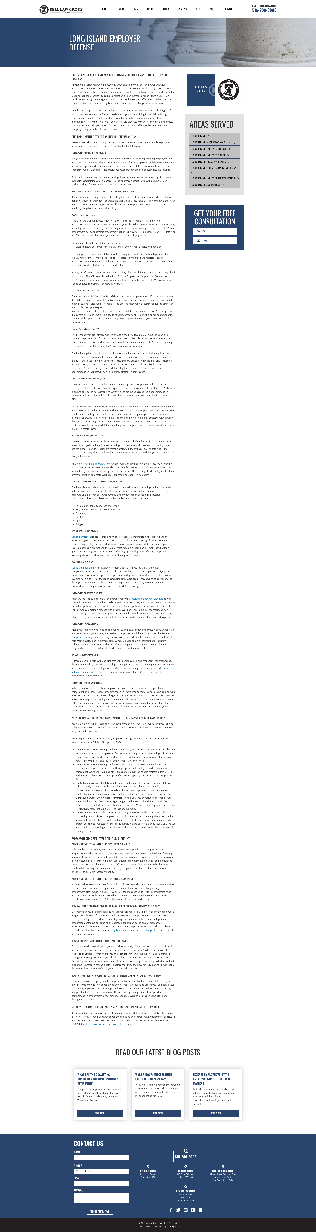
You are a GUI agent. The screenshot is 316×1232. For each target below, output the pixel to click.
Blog (198, 9)
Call (204, 231)
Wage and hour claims (84, 567)
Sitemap (162, 1226)
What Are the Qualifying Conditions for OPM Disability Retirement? (97, 1079)
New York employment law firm (93, 463)
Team (135, 9)
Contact (229, 9)
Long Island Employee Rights (208, 155)
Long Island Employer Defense (209, 149)
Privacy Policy (174, 1226)
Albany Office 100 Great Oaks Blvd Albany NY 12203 (185, 1173)
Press (150, 9)
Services (120, 9)
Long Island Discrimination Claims (212, 142)
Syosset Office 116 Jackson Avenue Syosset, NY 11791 (148, 1173)
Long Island (199, 136)
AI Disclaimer (151, 1226)
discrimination (90, 162)
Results (165, 9)
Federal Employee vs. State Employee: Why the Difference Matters (213, 1079)
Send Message (99, 1211)
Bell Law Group (152, 1223)
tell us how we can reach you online (105, 1024)
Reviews (182, 9)
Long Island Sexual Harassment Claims (214, 168)
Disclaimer (139, 1226)
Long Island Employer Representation (213, 178)
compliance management (85, 637)
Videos (212, 9)
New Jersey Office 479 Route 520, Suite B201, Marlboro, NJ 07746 (185, 1195)
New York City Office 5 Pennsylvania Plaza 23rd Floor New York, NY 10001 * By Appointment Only (223, 1175)
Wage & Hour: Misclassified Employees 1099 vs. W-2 (153, 1076)
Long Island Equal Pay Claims (209, 161)
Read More (100, 1113)
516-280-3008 (264, 10)
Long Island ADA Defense (206, 184)
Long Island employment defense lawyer (131, 930)
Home (104, 9)
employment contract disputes (146, 598)
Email (205, 241)
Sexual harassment (82, 537)
